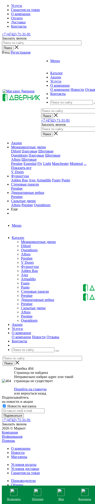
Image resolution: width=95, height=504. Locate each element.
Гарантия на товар (25, 473)
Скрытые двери (23, 201)
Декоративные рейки (27, 193)
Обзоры (17, 485)
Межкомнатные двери (28, 147)
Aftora (16, 159)
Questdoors (19, 155)
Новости (77, 90)
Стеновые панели (25, 184)
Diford (16, 151)
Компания (10, 432)
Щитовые (45, 151)
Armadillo (43, 180)
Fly (39, 164)
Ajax (32, 180)
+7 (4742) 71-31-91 (16, 34)
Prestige (17, 164)
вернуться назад (33, 393)
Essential (30, 164)
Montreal (76, 164)
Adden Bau (19, 180)
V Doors (17, 172)
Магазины (19, 457)
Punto (66, 180)
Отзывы (53, 337)
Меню (55, 61)
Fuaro (56, 180)
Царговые (29, 151)
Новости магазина (21, 406)
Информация (12, 436)
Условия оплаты (23, 465)
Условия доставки (25, 469)
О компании (60, 90)
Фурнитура (20, 176)
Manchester (60, 164)
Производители (23, 481)
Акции (16, 143)
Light (47, 164)
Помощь (8, 441)
